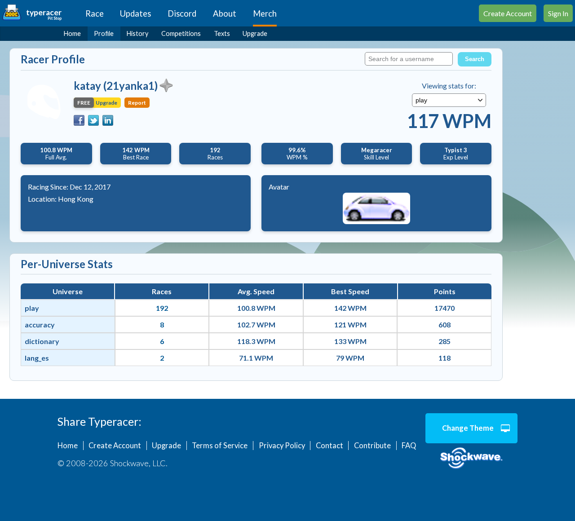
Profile (104, 33)
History (137, 33)
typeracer (44, 12)
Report (137, 102)
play (32, 308)
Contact (329, 445)
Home (72, 33)
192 (162, 308)
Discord (182, 13)
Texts (222, 33)
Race (94, 13)
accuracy (40, 324)
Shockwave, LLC (471, 458)
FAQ (409, 445)
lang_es (37, 357)
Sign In (558, 13)
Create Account (507, 13)
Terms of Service (220, 445)
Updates (135, 13)
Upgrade (255, 33)
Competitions (181, 33)
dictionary (42, 341)
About (224, 13)
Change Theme (468, 428)
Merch (265, 13)
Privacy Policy (282, 445)
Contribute (372, 445)
